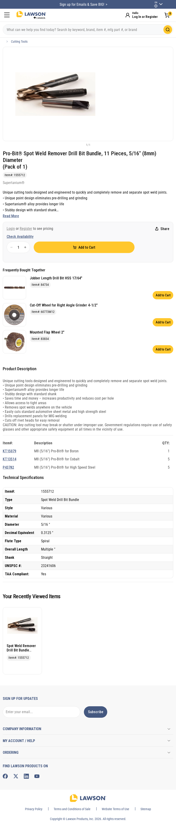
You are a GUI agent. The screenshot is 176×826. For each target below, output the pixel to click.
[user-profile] (156, 6)
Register (26, 228)
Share (164, 229)
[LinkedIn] (26, 776)
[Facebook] (5, 776)
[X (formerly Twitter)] (15, 776)
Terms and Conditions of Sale (72, 809)
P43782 (8, 467)
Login (11, 228)
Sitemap (145, 809)
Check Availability (20, 236)
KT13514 (9, 459)
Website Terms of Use (115, 809)
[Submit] (167, 29)
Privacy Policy (33, 809)
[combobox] (88, 29)
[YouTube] (36, 776)
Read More (11, 216)
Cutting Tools (19, 41)
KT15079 (9, 451)
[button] (80, 145)
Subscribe (95, 712)
